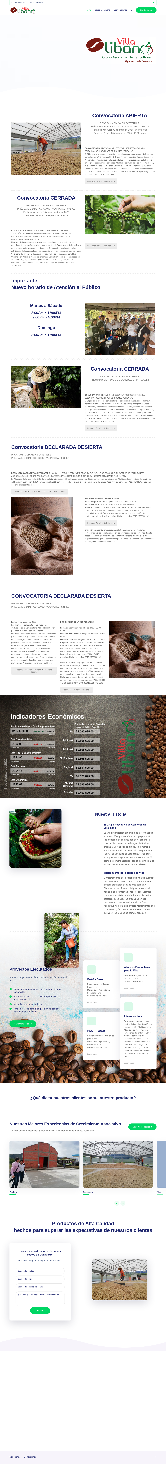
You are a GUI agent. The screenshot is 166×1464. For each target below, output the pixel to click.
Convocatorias (120, 10)
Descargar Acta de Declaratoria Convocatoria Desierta (34, 671)
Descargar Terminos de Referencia (101, 181)
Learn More (92, 1002)
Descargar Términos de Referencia (101, 523)
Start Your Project (141, 1127)
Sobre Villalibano (102, 10)
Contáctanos (30, 1457)
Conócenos (14, 1457)
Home (88, 10)
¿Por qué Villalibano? (36, 2)
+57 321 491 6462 (18, 2)
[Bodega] (44, 1164)
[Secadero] (118, 1164)
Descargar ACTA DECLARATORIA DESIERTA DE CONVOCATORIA (39, 492)
